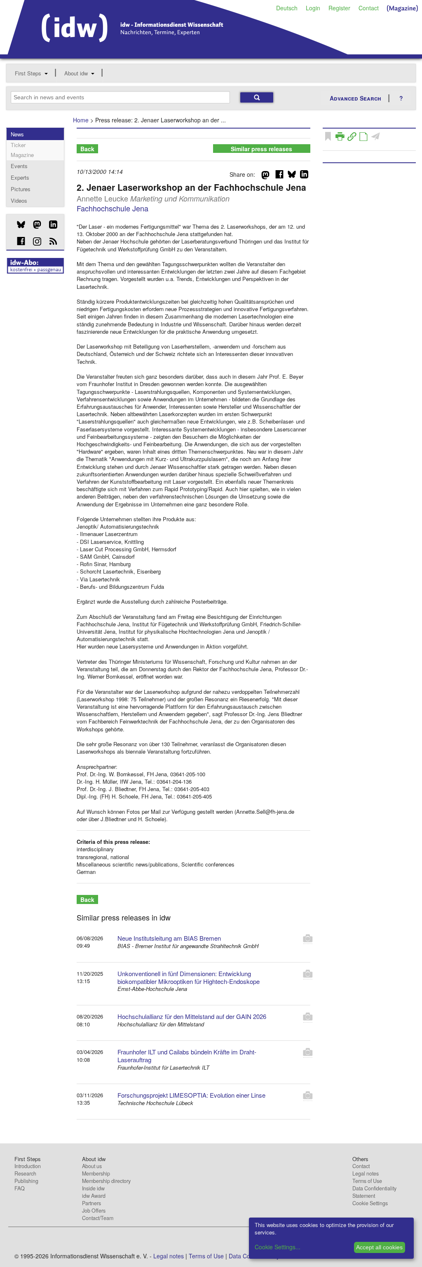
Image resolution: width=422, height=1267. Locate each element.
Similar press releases (261, 149)
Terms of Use (367, 1181)
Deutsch (287, 8)
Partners (91, 1203)
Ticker (18, 145)
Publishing (26, 1181)
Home (81, 120)
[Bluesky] (18, 224)
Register (339, 8)
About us (92, 1166)
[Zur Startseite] (177, 51)
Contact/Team (97, 1218)
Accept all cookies (379, 1247)
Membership (96, 1173)
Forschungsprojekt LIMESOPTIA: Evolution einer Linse (191, 1095)
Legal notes (365, 1173)
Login (313, 8)
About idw (76, 73)
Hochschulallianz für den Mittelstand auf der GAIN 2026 (191, 1016)
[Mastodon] (34, 224)
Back (87, 149)
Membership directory (106, 1181)
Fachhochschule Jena (112, 208)
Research (25, 1173)
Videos (19, 200)
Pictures (20, 189)
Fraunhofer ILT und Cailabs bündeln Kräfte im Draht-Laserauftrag (186, 1055)
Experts (20, 177)
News (17, 134)
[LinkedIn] (50, 224)
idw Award (94, 1195)
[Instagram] (34, 241)
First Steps (28, 73)
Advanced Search (355, 98)
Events (19, 166)
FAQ (19, 1188)
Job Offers (94, 1210)
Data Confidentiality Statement (374, 1192)
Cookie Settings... (277, 1247)
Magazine (22, 155)
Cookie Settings (370, 1203)
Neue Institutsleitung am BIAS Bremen (169, 938)
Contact (369, 8)
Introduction (27, 1166)
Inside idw (93, 1188)
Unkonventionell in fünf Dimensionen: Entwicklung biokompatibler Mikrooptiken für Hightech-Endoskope (188, 977)
